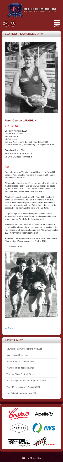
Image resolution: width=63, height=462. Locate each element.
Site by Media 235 (31, 458)
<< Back (9, 328)
